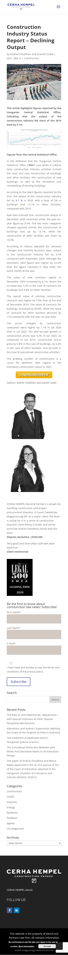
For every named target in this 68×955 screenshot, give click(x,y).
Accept (47, 946)
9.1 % (19, 200)
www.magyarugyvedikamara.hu (34, 950)
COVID (10, 796)
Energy (11, 807)
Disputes (12, 802)
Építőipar (12, 818)
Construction (31, 58)
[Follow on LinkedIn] (16, 910)
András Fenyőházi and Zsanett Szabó (31, 54)
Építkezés (12, 812)
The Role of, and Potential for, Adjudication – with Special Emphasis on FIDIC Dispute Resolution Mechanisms (33, 719)
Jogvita (10, 823)
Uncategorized (15, 828)
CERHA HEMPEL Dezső (19, 889)
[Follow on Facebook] (9, 910)
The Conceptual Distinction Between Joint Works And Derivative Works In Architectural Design (32, 751)
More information (26, 946)
